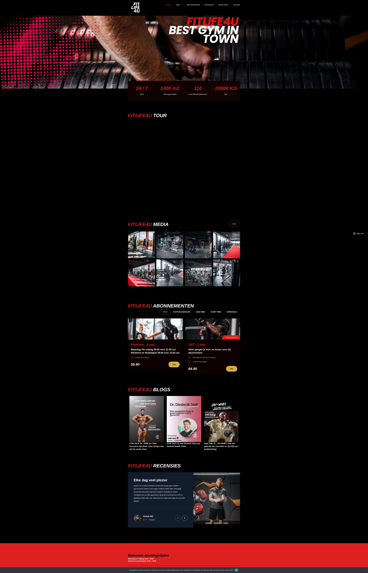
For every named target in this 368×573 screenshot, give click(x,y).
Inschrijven (209, 5)
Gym (178, 5)
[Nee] (366, 570)
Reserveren (223, 5)
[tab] (164, 312)
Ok (236, 570)
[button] (185, 518)
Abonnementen (193, 5)
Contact (236, 5)
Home (168, 5)
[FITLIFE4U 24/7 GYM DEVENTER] (137, 7)
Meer (234, 224)
